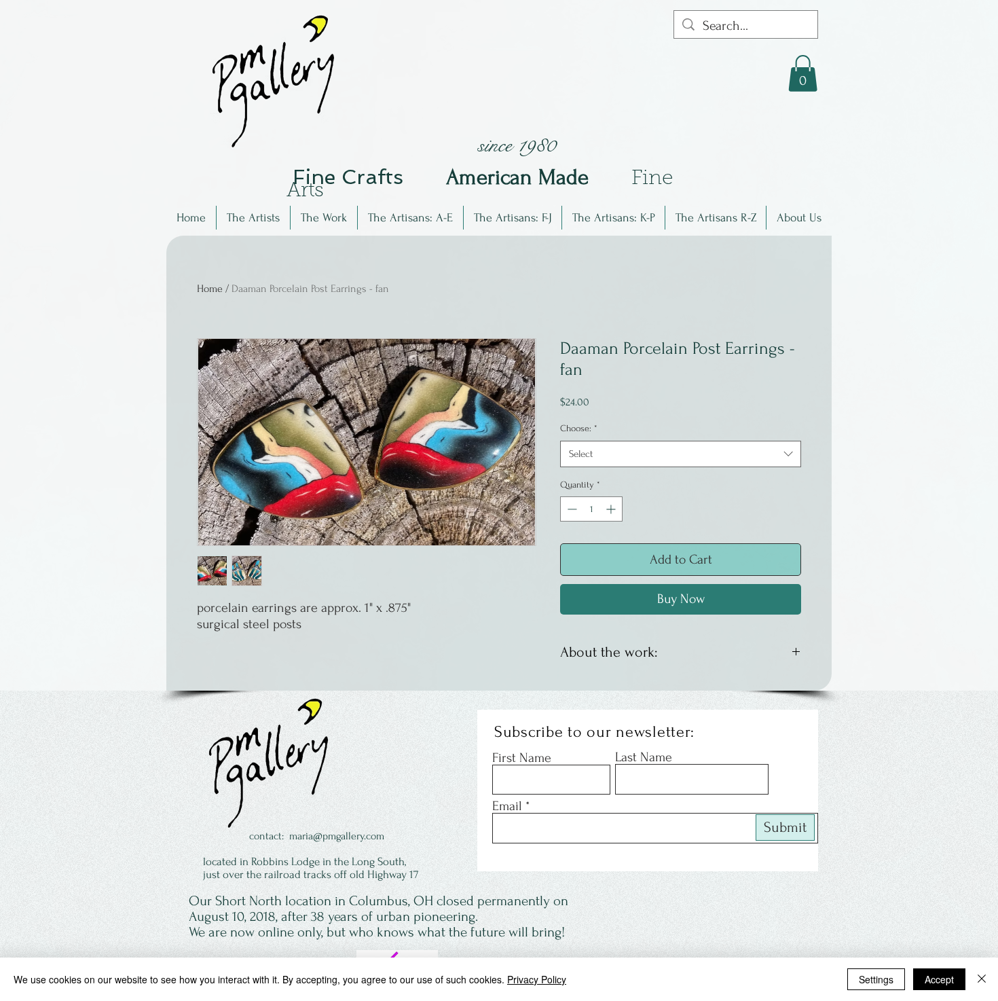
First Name (521, 758)
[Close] (982, 979)
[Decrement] (570, 509)
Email (507, 806)
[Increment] (612, 509)
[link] (803, 73)
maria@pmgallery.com (336, 836)
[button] (253, 218)
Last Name (643, 757)
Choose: (578, 428)
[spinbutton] (591, 509)
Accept (939, 979)
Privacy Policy (536, 979)
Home (210, 289)
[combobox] (680, 454)
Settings (876, 979)
